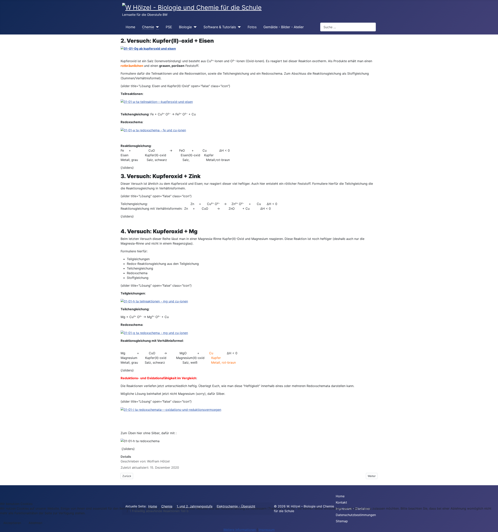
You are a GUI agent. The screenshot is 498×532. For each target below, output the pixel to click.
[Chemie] (156, 27)
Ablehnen (35, 523)
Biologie (185, 27)
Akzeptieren (12, 523)
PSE (169, 27)
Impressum (267, 530)
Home (130, 27)
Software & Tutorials (219, 27)
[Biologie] (194, 27)
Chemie (148, 27)
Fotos (252, 27)
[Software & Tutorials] (238, 27)
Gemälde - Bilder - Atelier (283, 27)
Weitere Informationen (239, 530)
